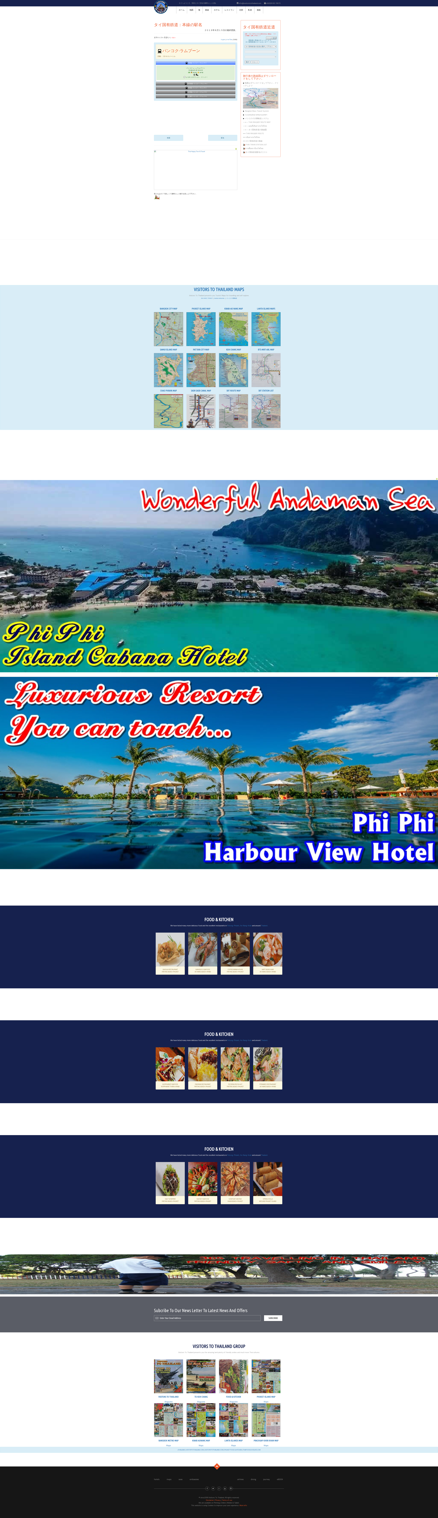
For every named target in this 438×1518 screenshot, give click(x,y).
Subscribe (273, 1318)
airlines (240, 1479)
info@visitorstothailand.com (250, 3)
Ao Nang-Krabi (246, 925)
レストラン (229, 9)
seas (180, 1479)
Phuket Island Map (201, 308)
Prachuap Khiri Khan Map (266, 1440)
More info (243, 1505)
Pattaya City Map (201, 349)
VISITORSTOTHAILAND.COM (214, 1450)
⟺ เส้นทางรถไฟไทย (251, 137)
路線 (207, 9)
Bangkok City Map (168, 308)
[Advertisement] (195, 119)
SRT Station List (266, 390)
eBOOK (280, 1479)
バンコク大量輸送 (231, 298)
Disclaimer (210, 1500)
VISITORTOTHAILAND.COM (195, 1450)
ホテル (217, 9)
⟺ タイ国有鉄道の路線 (252, 141)
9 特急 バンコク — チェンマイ (197, 88)
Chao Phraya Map (168, 390)
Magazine (169, 1401)
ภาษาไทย (229, 39)
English (223, 39)
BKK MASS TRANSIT (207, 298)
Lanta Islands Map (233, 1440)
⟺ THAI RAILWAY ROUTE (253, 133)
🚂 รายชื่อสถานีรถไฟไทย (253, 148)
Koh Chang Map (233, 349)
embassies (194, 1479)
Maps (266, 1401)
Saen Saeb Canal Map (201, 390)
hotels (156, 1479)
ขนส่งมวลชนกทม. (219, 298)
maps (169, 1479)
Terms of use (227, 1500)
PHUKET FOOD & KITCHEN (233, 1450)
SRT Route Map (234, 390)
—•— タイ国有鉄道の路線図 (255, 129)
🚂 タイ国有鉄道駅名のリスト (255, 152)
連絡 (259, 9)
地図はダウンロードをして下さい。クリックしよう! (260, 84)
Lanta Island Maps (266, 308)
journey (266, 1479)
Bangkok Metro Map (169, 1440)
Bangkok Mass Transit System (257, 111)
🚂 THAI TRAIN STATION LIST (255, 144)
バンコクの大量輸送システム (257, 118)
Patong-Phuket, (233, 925)
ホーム (182, 9)
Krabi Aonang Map (201, 1440)
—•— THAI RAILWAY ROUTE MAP (256, 122)
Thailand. (264, 925)
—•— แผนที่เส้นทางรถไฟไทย (255, 126)
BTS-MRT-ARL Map (266, 349)
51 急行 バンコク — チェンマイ (197, 96)
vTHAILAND (181, 1450)
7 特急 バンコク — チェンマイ (197, 63)
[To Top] (217, 1466)
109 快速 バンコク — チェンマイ (197, 83)
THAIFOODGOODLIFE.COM (252, 1450)
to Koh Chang (201, 1396)
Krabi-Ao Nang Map (233, 308)
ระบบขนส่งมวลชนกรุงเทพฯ (256, 114)
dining (253, 1479)
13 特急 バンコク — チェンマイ (197, 92)
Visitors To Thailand (168, 1396)
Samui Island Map (168, 349)
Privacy (218, 1500)
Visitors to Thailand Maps (219, 289)
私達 (250, 9)
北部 (241, 9)
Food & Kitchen (233, 1396)
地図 (191, 9)
